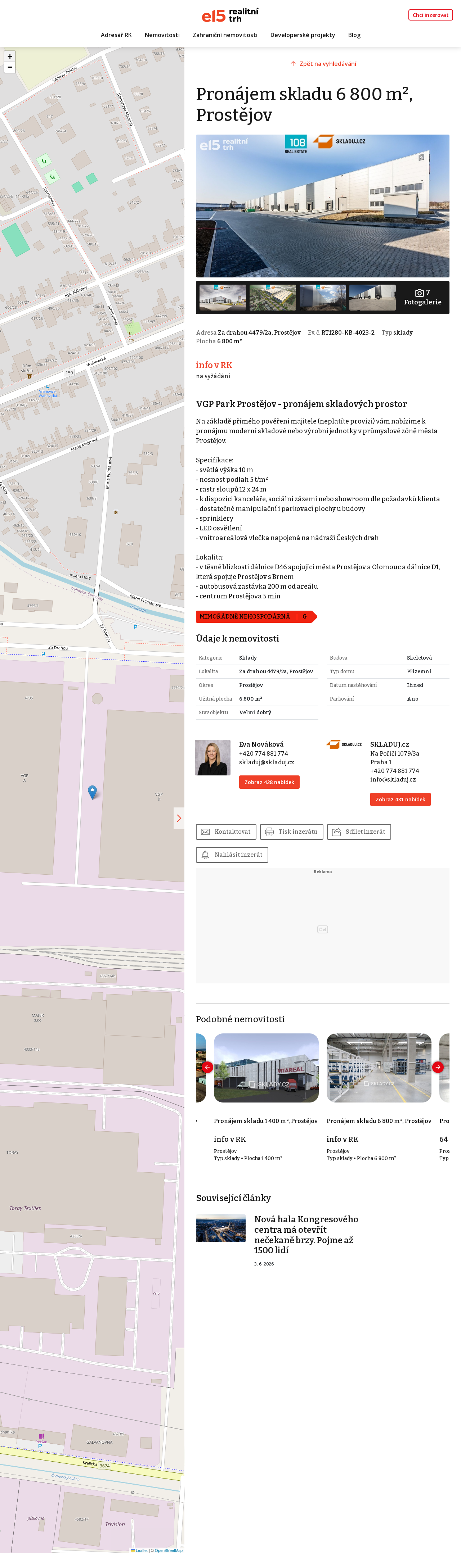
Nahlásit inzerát (238, 854)
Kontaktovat (232, 831)
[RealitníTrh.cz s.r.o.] (230, 14)
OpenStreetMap (169, 1550)
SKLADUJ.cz (389, 744)
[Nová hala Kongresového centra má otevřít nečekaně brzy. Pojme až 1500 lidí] (221, 1227)
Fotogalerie (423, 297)
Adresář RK (116, 35)
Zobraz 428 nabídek (269, 782)
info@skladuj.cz (393, 779)
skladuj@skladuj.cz (266, 762)
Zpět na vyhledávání (328, 64)
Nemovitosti (162, 35)
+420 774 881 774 (263, 753)
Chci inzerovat (431, 15)
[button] (92, 792)
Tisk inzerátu (298, 831)
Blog (354, 35)
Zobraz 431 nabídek (400, 799)
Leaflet (141, 1550)
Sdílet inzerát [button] (365, 831)
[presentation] (207, 1067)
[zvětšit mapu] (179, 818)
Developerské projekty (302, 35)
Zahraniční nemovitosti (225, 35)
